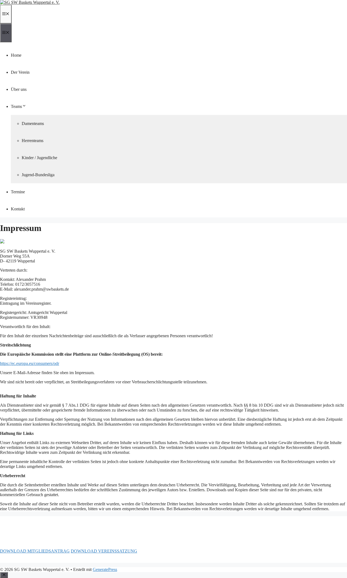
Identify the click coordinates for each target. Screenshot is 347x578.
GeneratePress (105, 569)
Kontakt (18, 209)
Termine (18, 192)
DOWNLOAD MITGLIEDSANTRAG (35, 551)
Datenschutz (32, 560)
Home (16, 55)
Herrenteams (32, 140)
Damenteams (33, 123)
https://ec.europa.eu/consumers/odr (29, 363)
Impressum (9, 560)
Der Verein (20, 72)
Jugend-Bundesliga (38, 174)
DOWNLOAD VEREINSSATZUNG (104, 551)
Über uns (19, 89)
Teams (16, 106)
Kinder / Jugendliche (39, 157)
